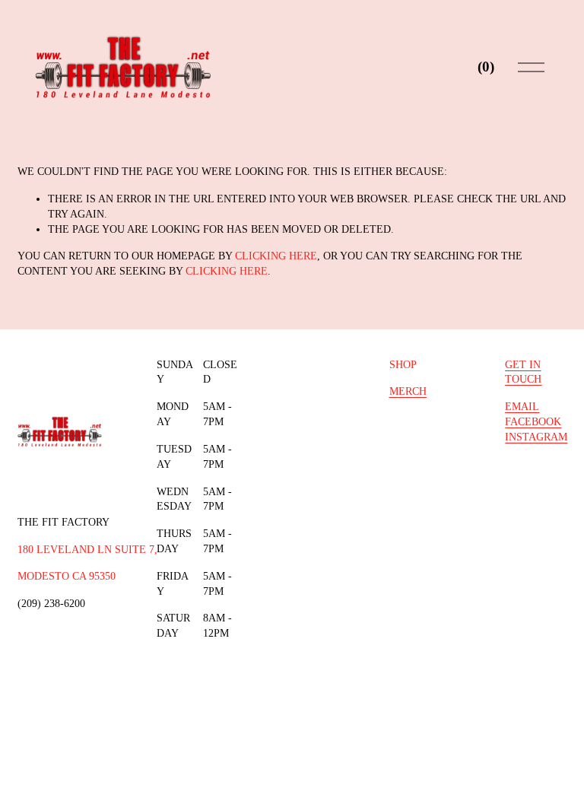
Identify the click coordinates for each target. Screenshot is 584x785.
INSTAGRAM (536, 437)
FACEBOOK (533, 421)
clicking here (276, 256)
